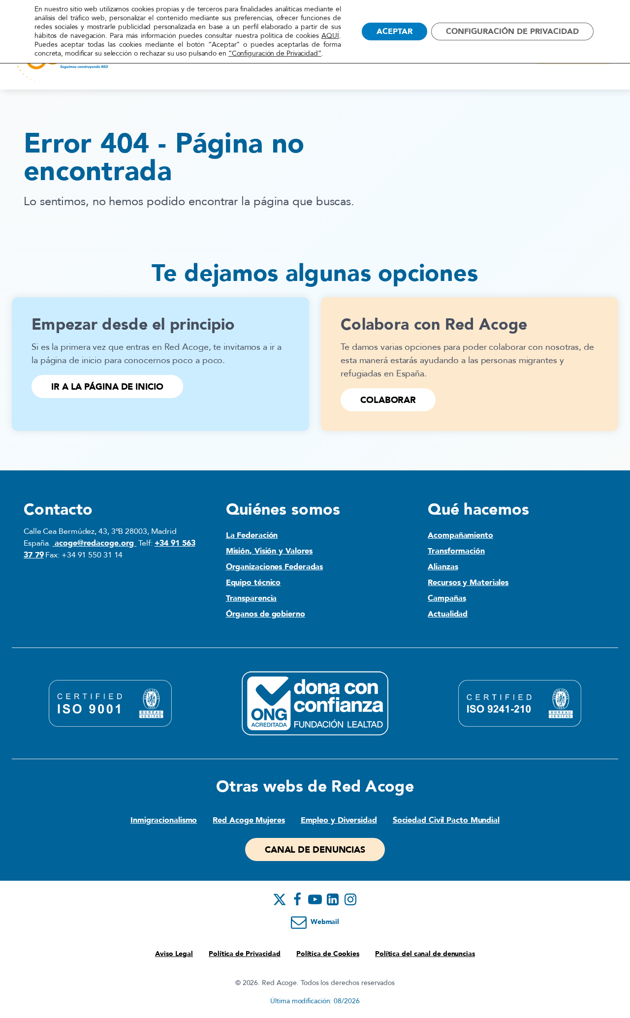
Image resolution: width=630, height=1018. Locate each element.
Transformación (456, 551)
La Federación (252, 535)
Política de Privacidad (245, 953)
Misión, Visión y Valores (269, 551)
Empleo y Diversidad (339, 820)
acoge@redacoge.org (94, 543)
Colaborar (388, 400)
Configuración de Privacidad (512, 31)
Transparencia (251, 598)
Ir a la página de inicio (107, 387)
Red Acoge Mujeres (248, 820)
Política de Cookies (327, 953)
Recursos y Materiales (468, 582)
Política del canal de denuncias (425, 953)
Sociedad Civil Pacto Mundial (446, 820)
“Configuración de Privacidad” (274, 53)
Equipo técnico (253, 582)
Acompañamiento (460, 535)
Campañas (447, 598)
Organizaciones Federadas (274, 566)
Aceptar (394, 31)
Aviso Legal (174, 953)
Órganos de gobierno (265, 614)
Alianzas (443, 566)
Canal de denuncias (315, 850)
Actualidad (448, 614)
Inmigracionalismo (163, 820)
